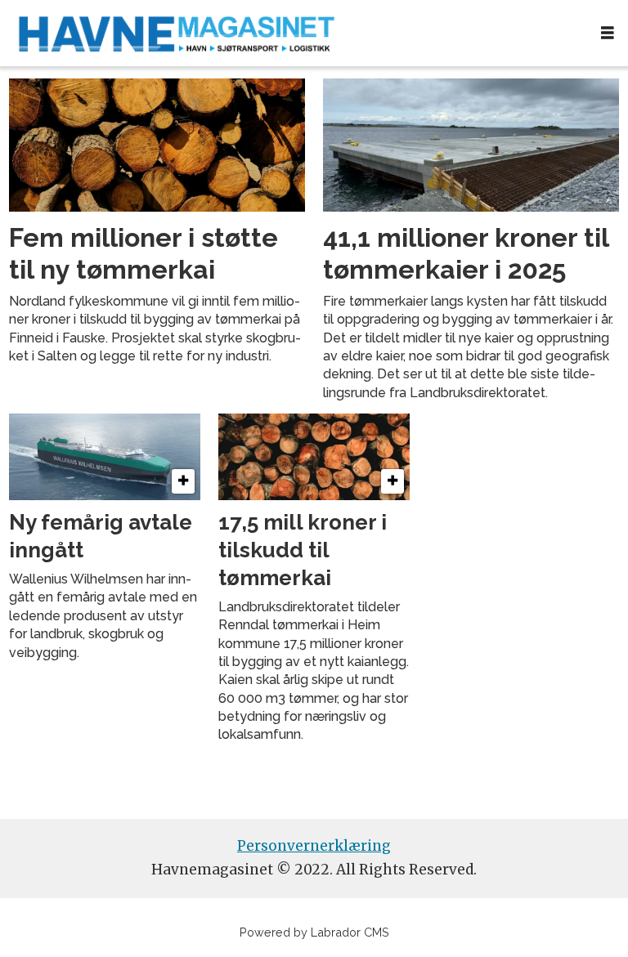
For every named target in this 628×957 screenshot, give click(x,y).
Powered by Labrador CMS (314, 932)
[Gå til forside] (293, 33)
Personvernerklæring (314, 846)
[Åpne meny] (607, 33)
